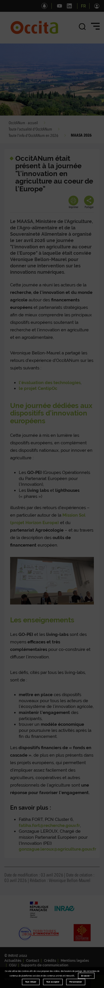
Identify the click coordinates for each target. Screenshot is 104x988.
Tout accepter (53, 982)
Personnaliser (75, 982)
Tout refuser (30, 982)
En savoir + (86, 975)
